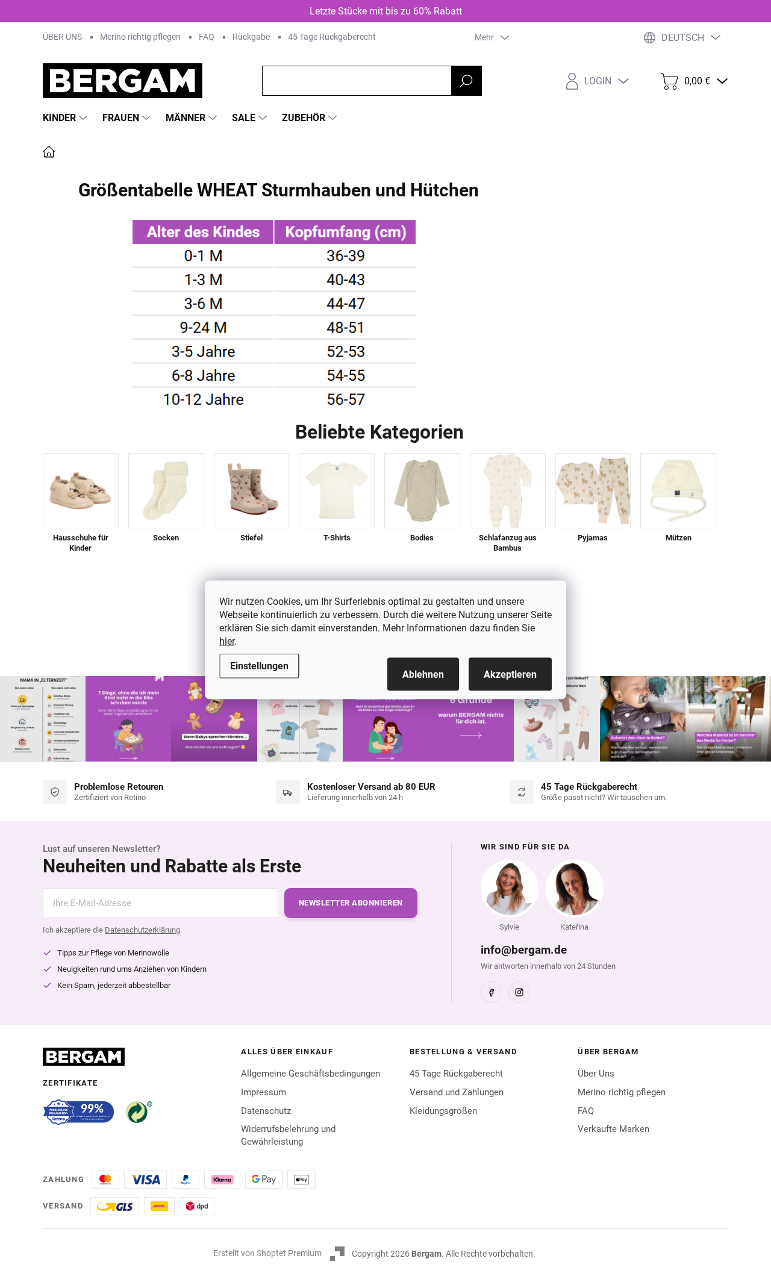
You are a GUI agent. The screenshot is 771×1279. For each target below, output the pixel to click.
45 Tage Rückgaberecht (332, 37)
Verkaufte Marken (613, 1129)
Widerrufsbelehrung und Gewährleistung (288, 1135)
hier (226, 640)
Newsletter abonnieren (351, 902)
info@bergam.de (524, 950)
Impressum (263, 1092)
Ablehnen (423, 674)
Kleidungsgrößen (443, 1110)
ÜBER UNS (62, 37)
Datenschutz (266, 1110)
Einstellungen (259, 665)
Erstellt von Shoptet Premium (267, 1253)
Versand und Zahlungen (457, 1092)
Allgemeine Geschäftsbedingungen (310, 1073)
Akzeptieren (510, 674)
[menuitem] (66, 118)
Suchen (466, 80)
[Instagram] (519, 992)
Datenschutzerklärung (142, 929)
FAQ (206, 37)
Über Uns (596, 1073)
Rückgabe (251, 37)
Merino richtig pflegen (140, 37)
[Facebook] (491, 992)
